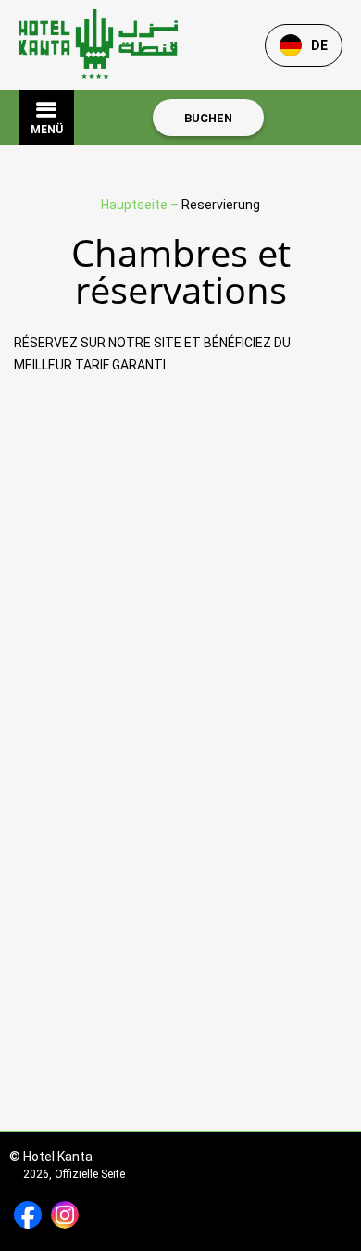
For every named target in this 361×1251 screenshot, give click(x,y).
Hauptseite (135, 204)
